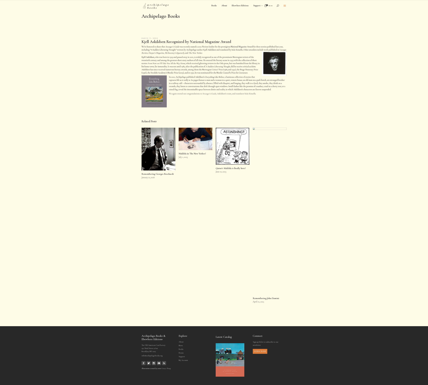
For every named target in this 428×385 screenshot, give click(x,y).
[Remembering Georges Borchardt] (158, 149)
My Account (183, 360)
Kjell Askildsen (148, 57)
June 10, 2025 (221, 171)
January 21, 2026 (148, 177)
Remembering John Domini (266, 298)
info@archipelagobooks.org (152, 355)
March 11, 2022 (150, 38)
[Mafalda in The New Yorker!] (195, 139)
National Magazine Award (242, 46)
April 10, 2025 (258, 301)
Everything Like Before (214, 77)
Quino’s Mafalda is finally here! (231, 168)
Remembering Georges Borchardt (158, 174)
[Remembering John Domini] (270, 211)
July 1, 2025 (183, 157)
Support (182, 356)
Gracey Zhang (166, 368)
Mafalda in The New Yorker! (192, 153)
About (181, 342)
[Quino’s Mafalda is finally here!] (232, 146)
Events (181, 353)
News (181, 345)
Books (181, 349)
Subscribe (260, 351)
